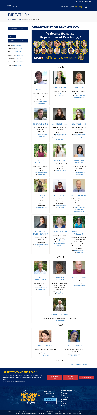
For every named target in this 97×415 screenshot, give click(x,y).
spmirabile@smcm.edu (41, 101)
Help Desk (69, 413)
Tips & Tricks (88, 1)
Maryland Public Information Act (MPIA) (56, 413)
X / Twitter (65, 397)
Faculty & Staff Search (16, 28)
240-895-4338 (60, 95)
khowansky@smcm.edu (41, 172)
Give (72, 7)
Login (94, 1)
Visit (63, 7)
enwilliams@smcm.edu (79, 250)
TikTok (64, 403)
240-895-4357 (17, 52)
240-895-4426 (79, 136)
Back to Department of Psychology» (80, 364)
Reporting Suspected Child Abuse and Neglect (26, 413)
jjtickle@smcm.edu (60, 240)
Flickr (64, 405)
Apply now (87, 377)
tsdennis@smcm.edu (41, 134)
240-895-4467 (79, 252)
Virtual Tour (50, 399)
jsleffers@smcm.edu (41, 207)
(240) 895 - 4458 (41, 246)
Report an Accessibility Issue (71, 411)
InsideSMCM (11, 19)
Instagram (65, 395)
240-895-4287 (18, 58)
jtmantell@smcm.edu (80, 207)
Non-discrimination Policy (84, 411)
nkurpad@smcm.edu (80, 172)
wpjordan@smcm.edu (60, 320)
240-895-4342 (75, 356)
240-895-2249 (60, 136)
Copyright (39, 411)
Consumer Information (30, 411)
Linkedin (64, 401)
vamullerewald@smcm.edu (41, 244)
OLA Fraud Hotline (42, 413)
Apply (68, 7)
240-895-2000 (17, 45)
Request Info (55, 377)
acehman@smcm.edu (60, 134)
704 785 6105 (60, 207)
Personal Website (78, 97)
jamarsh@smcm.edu (75, 354)
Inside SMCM (79, 1)
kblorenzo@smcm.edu (60, 205)
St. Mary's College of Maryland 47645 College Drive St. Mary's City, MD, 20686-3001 (50, 393)
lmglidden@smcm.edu (60, 292)
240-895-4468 (79, 209)
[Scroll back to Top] (93, 411)
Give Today (51, 403)
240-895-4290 (46, 355)
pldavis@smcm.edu (80, 95)
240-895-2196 (41, 289)
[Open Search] (85, 7)
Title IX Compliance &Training (56, 411)
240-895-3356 (41, 103)
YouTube (64, 399)
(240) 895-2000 (51, 396)
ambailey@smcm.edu (60, 93)
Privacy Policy (46, 411)
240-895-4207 (19, 55)
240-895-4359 (60, 241)
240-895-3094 (60, 294)
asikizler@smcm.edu (60, 170)
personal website (78, 211)
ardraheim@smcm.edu (46, 354)
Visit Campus (70, 377)
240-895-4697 (79, 174)
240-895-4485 (41, 174)
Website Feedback (77, 413)
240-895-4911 (18, 48)
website (78, 138)
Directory (19, 19)
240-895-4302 (20, 62)
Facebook (65, 393)
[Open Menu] (89, 7)
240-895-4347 (41, 136)
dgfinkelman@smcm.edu (41, 287)
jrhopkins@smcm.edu (79, 285)
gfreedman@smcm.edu (79, 134)
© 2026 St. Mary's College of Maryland (15, 411)
